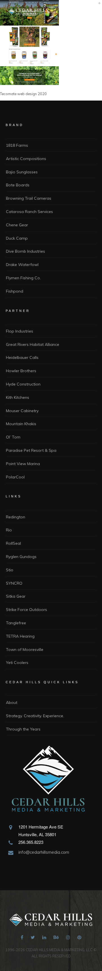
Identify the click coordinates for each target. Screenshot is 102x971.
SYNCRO (14, 583)
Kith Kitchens (17, 397)
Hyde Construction (23, 384)
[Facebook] (22, 938)
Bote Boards (17, 185)
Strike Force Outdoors (26, 609)
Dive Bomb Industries (25, 251)
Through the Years (23, 729)
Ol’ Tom (13, 437)
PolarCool (15, 477)
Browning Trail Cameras (28, 198)
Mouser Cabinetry (22, 410)
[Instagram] (68, 938)
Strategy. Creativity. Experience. (35, 715)
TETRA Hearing (20, 636)
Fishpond (14, 291)
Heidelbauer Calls (22, 357)
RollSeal (13, 543)
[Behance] (56, 938)
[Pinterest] (79, 938)
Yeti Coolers (17, 662)
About (11, 702)
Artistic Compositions (26, 158)
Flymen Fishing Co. (23, 277)
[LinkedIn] (44, 938)
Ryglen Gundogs (21, 556)
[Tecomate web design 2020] (29, 83)
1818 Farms (17, 145)
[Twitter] (33, 938)
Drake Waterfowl (22, 264)
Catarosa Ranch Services (29, 211)
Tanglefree (16, 622)
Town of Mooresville (24, 649)
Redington (15, 516)
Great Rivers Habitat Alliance (32, 344)
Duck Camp (17, 238)
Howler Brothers (21, 370)
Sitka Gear (16, 596)
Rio (9, 530)
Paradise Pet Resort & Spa (31, 450)
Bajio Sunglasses (22, 171)
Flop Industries (19, 331)
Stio (9, 569)
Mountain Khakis (21, 423)
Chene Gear (17, 224)
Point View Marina (23, 463)
